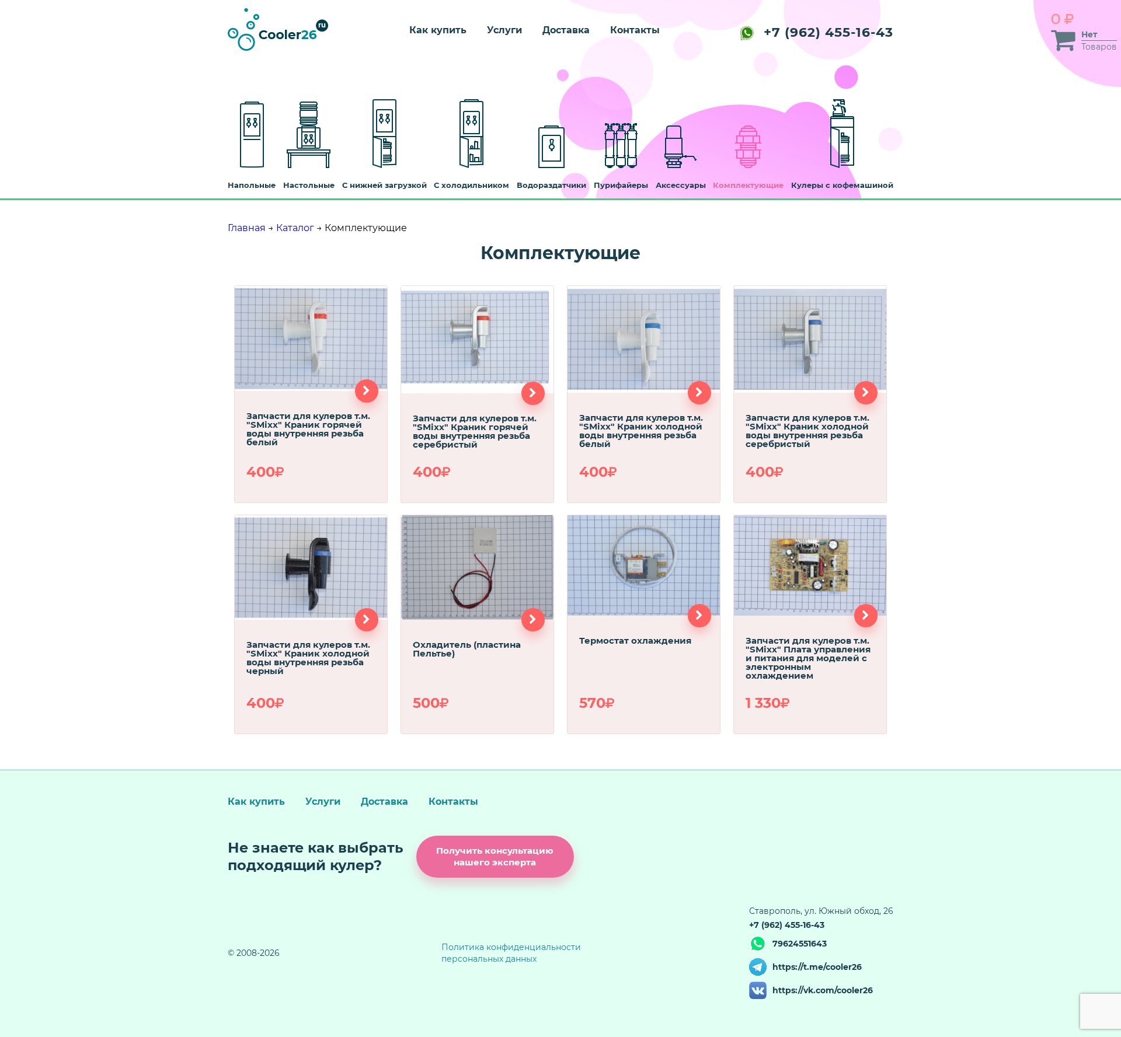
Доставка (566, 30)
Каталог (295, 227)
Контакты (635, 30)
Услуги (504, 30)
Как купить (437, 30)
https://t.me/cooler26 (817, 967)
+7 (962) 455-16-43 (828, 32)
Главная (247, 227)
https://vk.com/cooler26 (822, 990)
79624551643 (799, 944)
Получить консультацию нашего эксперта (494, 856)
